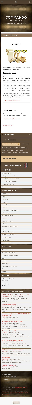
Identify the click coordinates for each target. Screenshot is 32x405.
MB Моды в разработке (9, 234)
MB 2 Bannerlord (6, 194)
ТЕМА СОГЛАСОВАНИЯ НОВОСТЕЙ (12, 340)
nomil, (3, 317)
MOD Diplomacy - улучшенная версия (13, 349)
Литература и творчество (9, 269)
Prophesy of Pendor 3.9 (9, 365)
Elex (3, 258)
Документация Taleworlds (12, 178)
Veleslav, (4, 323)
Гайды (4, 260)
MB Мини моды (6, 237)
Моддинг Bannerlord (9, 176)
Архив (4, 271)
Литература (14, 35)
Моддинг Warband (8, 184)
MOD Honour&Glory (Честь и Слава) (12, 321)
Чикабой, (4, 332)
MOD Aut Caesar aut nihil (9, 304)
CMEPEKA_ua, (6, 296)
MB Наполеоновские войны (10, 226)
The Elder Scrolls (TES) (8, 252)
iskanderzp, (5, 359)
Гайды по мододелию (11, 181)
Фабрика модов (6, 173)
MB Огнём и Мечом (7, 221)
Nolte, (3, 342)
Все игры (4, 250)
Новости (5, 199)
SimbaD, (4, 367)
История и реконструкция (9, 266)
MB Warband (5, 204)
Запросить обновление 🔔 (11, 144)
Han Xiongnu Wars (7, 242)
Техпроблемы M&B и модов (11, 210)
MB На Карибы (6, 213)
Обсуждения (6, 35)
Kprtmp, (4, 306)
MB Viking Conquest (7, 232)
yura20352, (5, 351)
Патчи (5, 202)
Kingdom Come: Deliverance (10, 255)
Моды (4, 196)
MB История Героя (7, 215)
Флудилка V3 (6, 357)
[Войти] (30, 2)
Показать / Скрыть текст (14, 100)
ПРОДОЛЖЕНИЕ (8, 125)
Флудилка (5, 186)
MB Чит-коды (6, 240)
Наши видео (5, 263)
